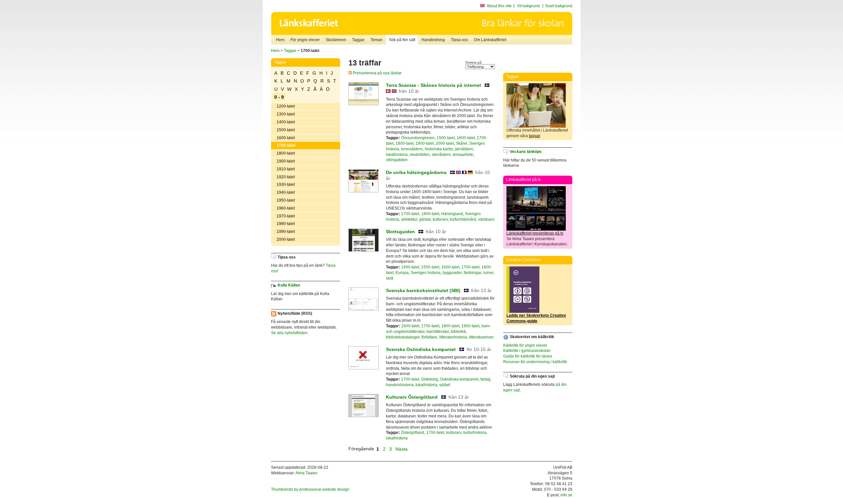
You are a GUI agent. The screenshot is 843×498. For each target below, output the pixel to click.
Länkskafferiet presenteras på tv (534, 233)
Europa (402, 272)
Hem (280, 39)
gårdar (425, 219)
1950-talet (286, 200)
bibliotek (458, 331)
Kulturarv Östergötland (412, 397)
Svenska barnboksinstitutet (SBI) (423, 290)
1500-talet (286, 130)
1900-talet (286, 161)
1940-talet (286, 192)
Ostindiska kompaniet (459, 379)
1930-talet (286, 184)
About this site (499, 6)
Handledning (433, 39)
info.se (566, 495)
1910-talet (286, 169)
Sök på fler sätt (402, 39)
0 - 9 (279, 97)
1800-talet (286, 153)
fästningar (472, 272)
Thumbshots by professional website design (310, 489)
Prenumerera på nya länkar (377, 73)
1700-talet (286, 145)
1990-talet (286, 231)
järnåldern (464, 149)
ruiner (488, 272)
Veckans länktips (526, 151)
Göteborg (429, 379)
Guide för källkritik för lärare (527, 356)
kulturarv (440, 219)
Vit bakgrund (528, 6)
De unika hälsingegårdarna (416, 172)
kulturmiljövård (463, 219)
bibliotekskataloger (403, 337)
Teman (376, 39)
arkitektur (409, 219)
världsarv (486, 219)
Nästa (402, 448)
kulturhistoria (474, 432)
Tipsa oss (459, 39)
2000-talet (286, 239)
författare (429, 337)
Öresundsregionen (418, 138)
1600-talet (286, 138)
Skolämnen (336, 39)
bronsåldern (412, 149)
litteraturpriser (481, 337)
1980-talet (286, 223)
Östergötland (412, 432)
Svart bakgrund (558, 6)
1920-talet (286, 177)
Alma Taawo (306, 473)
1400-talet (286, 122)
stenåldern (441, 154)
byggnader (452, 272)
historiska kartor (439, 149)
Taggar (358, 39)
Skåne (461, 143)
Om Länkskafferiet (490, 39)
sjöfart (444, 385)
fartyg (485, 379)
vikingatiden (397, 160)
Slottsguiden (400, 231)
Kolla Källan (289, 285)
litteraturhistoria (453, 337)
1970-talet (286, 216)
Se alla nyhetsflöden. (290, 333)
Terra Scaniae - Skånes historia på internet (433, 85)
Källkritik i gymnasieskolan (527, 350)
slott (389, 278)
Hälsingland (452, 214)
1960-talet (286, 208)
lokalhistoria (397, 154)
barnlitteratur (437, 331)
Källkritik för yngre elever (525, 345)
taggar (534, 136)
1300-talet (286, 114)
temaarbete (463, 154)
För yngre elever (305, 39)
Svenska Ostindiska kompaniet (421, 349)
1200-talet (286, 106)
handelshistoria (400, 385)
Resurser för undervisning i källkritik (535, 362)
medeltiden (420, 154)
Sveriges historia (426, 272)
